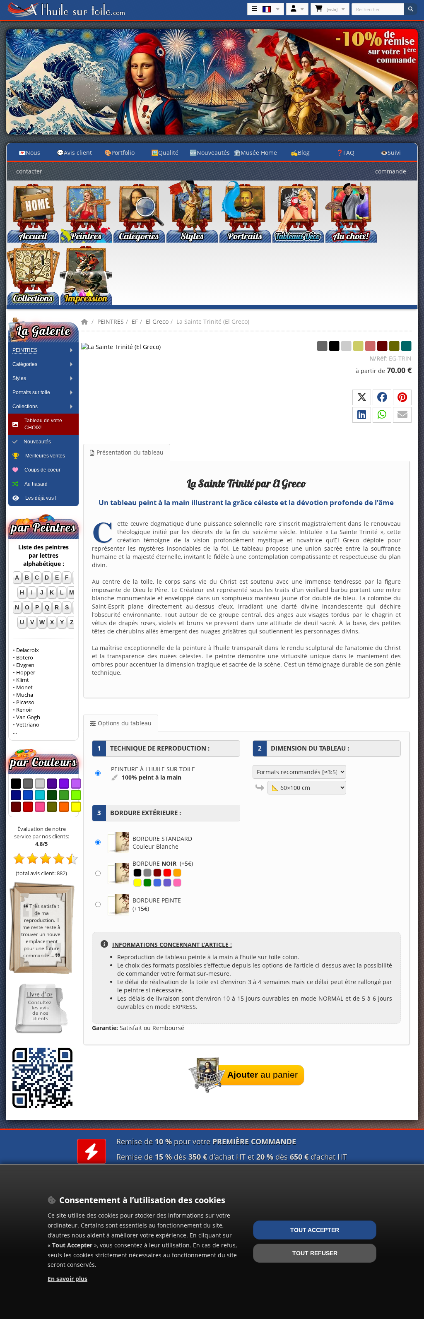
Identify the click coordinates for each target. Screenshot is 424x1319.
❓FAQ (345, 152)
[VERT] (147, 883)
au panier (262, 1074)
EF (135, 321)
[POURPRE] (167, 883)
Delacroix (27, 650)
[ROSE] (177, 883)
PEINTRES (110, 321)
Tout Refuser (314, 1253)
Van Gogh (28, 717)
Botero (24, 657)
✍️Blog (300, 152)
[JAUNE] (137, 883)
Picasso (25, 702)
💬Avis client (74, 152)
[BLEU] (157, 883)
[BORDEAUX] (157, 873)
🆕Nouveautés (210, 152)
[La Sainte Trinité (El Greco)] (122, 346)
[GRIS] (147, 873)
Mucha (24, 694)
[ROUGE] (167, 873)
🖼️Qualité (164, 152)
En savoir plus (67, 1279)
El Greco (157, 321)
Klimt (22, 680)
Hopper (25, 672)
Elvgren (25, 665)
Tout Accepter (314, 1230)
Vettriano (27, 724)
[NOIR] (137, 873)
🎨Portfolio (119, 152)
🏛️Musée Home (255, 152)
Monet (24, 687)
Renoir (24, 709)
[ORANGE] (177, 873)
